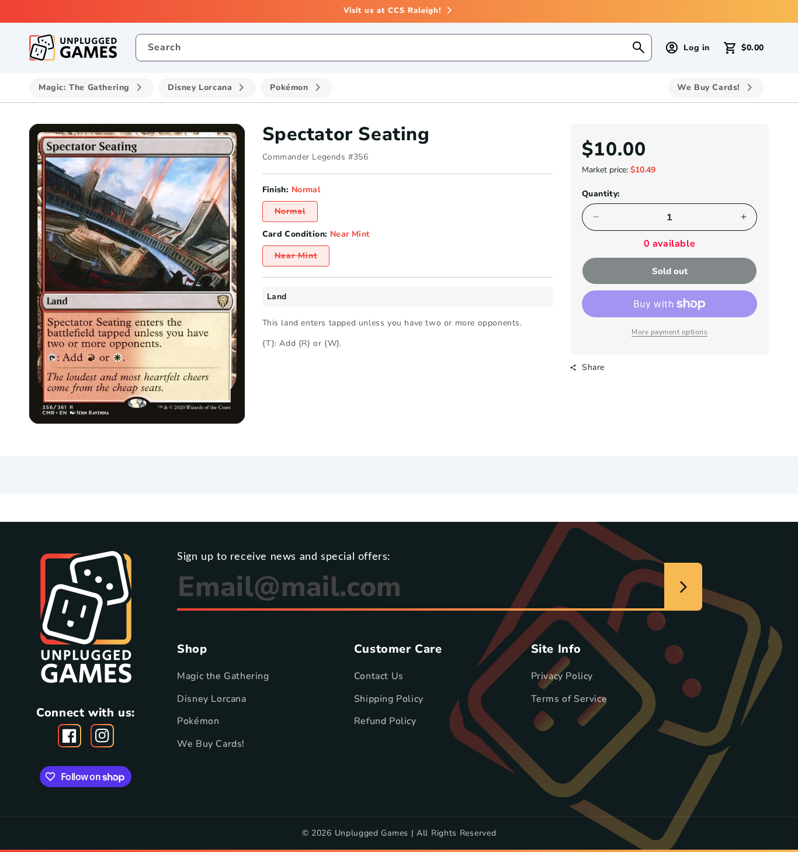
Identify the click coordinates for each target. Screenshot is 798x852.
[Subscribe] (683, 587)
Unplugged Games (372, 833)
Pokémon (198, 721)
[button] (744, 47)
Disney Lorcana (211, 698)
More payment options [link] (669, 332)
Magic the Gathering (223, 676)
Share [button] (593, 367)
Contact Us (379, 676)
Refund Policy (385, 721)
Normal (296, 213)
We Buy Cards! (211, 743)
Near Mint (302, 258)
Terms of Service (569, 698)
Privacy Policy (562, 676)
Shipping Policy (389, 698)
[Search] (638, 47)
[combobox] (394, 47)
